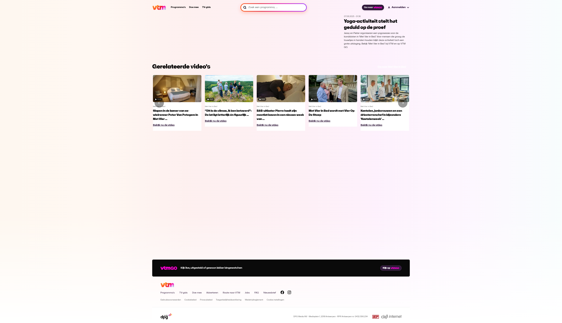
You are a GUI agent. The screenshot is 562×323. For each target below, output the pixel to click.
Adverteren (212, 293)
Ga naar (368, 7)
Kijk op (386, 268)
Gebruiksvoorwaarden (170, 300)
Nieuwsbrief (269, 293)
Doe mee (194, 7)
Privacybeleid (206, 300)
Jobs (247, 293)
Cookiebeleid (190, 300)
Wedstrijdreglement (254, 300)
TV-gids (206, 7)
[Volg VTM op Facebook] (282, 293)
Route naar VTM (231, 293)
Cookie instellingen (275, 300)
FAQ (256, 293)
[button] (399, 7)
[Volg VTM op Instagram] (289, 293)
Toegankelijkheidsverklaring (228, 300)
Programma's (178, 7)
